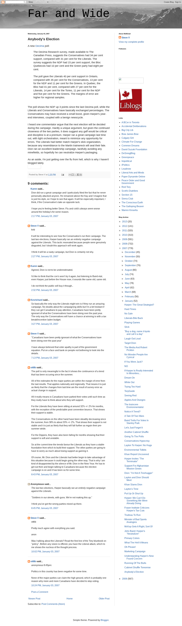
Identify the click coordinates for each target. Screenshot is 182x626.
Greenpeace (128, 157)
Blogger (104, 620)
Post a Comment (39, 592)
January (129, 301)
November (130, 256)
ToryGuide (129, 391)
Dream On (129, 378)
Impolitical (127, 161)
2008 (125, 244)
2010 (125, 235)
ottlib (33, 367)
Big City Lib (127, 130)
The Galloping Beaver (133, 206)
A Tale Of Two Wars (134, 416)
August (129, 270)
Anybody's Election (134, 572)
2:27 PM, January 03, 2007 (44, 256)
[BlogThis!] (72, 174)
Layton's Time (131, 489)
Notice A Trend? (132, 411)
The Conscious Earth (132, 202)
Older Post (104, 598)
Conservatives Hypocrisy (137, 441)
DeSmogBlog (128, 153)
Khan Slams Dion (133, 484)
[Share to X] (75, 174)
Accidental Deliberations (134, 126)
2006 (125, 578)
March (128, 292)
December (130, 252)
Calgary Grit (128, 138)
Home (70, 598)
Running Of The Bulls (135, 563)
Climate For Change (132, 142)
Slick (126, 327)
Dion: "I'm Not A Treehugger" (138, 473)
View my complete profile (131, 42)
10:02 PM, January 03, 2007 (45, 551)
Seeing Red (130, 395)
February (130, 296)
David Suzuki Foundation (134, 149)
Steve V (35, 226)
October (129, 261)
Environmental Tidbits (135, 450)
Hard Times (130, 309)
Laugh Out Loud (132, 338)
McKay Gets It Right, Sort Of (138, 526)
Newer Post (34, 598)
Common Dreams (130, 145)
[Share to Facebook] (78, 174)
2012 (125, 226)
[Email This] (70, 174)
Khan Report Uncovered (136, 454)
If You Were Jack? (133, 362)
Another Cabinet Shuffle (136, 432)
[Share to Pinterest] (80, 174)
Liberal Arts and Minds (133, 172)
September (130, 265)
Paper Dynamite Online (133, 176)
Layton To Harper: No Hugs (138, 445)
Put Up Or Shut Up (133, 493)
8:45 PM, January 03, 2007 (44, 508)
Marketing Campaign (134, 551)
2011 (125, 230)
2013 (125, 221)
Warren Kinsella (130, 210)
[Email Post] (62, 174)
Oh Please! (130, 547)
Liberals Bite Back (133, 318)
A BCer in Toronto (130, 122)
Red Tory (126, 187)
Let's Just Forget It (133, 427)
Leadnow (126, 169)
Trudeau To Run (132, 515)
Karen (34, 189)
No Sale (128, 313)
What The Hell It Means (136, 542)
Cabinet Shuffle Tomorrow (137, 567)
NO (126, 366)
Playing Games (132, 322)
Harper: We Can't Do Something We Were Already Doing (135, 501)
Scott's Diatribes (130, 191)
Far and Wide (69, 13)
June (127, 279)
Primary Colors (131, 538)
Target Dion (130, 343)
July (127, 274)
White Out (129, 382)
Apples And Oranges (134, 400)
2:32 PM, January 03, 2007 (44, 290)
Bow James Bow (130, 134)
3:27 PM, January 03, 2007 (44, 324)
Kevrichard (37, 300)
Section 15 (127, 195)
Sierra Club (127, 198)
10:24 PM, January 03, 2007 (45, 585)
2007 (125, 248)
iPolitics (126, 165)
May (127, 283)
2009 (125, 239)
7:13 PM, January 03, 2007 (44, 358)
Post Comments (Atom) (53, 604)
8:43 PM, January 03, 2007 (44, 474)
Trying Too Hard (132, 386)
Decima (39, 46)
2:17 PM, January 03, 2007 (44, 216)
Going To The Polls (134, 436)
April (127, 287)
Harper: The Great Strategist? (139, 305)
